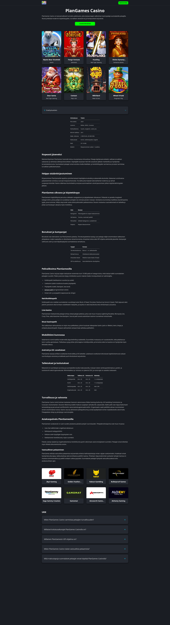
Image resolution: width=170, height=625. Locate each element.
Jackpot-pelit (49, 290)
